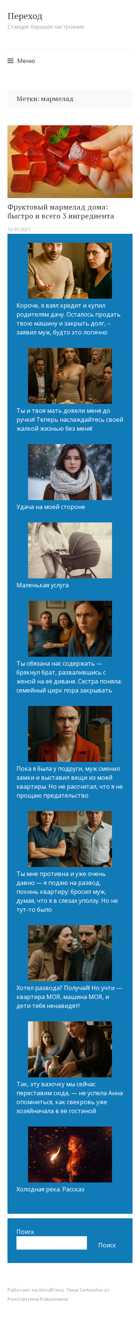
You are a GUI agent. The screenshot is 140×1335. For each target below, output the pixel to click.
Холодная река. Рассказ (50, 1189)
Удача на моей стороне (50, 507)
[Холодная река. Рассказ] (70, 1156)
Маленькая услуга (42, 585)
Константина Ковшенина (37, 1298)
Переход (25, 16)
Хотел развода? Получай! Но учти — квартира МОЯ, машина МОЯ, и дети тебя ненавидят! (69, 997)
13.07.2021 (19, 229)
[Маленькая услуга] (70, 551)
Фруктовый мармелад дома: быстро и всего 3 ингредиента (60, 211)
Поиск (25, 1232)
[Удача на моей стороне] (70, 473)
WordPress (51, 1290)
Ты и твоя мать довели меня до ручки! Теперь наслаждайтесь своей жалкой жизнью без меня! (69, 419)
